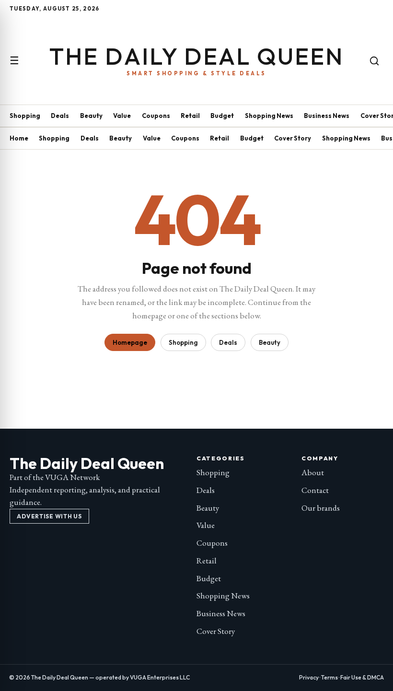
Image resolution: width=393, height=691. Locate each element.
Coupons (156, 115)
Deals (60, 115)
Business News (326, 115)
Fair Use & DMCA (362, 677)
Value (122, 115)
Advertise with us (49, 516)
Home (19, 138)
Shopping (25, 115)
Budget (222, 115)
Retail (190, 115)
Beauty (91, 115)
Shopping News (269, 115)
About (312, 472)
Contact (315, 490)
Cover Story (292, 138)
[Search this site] (374, 61)
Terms (329, 677)
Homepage (130, 342)
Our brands (320, 508)
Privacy (309, 677)
